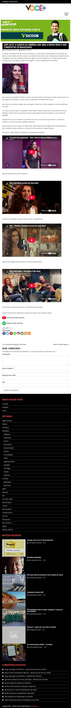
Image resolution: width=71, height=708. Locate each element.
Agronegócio (7, 482)
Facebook (5, 404)
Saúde (4, 489)
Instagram (5, 407)
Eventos (6, 441)
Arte (3, 495)
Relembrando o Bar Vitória (29, 690)
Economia (5, 478)
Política (6, 458)
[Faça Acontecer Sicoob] (35, 30)
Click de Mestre (6, 502)
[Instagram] (18, 333)
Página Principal (7, 421)
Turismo (4, 506)
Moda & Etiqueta (9, 448)
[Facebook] (4, 333)
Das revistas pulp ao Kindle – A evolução (40, 644)
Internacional (6, 519)
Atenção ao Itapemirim (24, 683)
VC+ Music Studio (7, 499)
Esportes (6, 451)
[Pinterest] (11, 333)
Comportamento (7, 512)
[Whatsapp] (14, 333)
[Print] (25, 333)
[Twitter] (7, 333)
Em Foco (5, 516)
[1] (2, 39)
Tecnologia (7, 468)
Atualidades (5, 431)
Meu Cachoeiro (6, 523)
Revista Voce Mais (25, 50)
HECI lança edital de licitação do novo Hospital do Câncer (45, 575)
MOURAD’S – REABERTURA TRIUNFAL (30, 676)
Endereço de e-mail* (9, 375)
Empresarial (7, 485)
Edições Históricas (7, 529)
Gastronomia (7, 444)
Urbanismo (7, 475)
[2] (4, 39)
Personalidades (8, 455)
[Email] (22, 333)
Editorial (4, 424)
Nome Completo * (8, 368)
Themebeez (34, 706)
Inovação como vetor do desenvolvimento (40, 540)
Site (3, 382)
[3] (6, 39)
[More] (29, 333)
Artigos (4, 526)
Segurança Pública (9, 461)
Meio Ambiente (6, 509)
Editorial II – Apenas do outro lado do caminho (41, 627)
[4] (7, 39)
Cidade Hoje (7, 438)
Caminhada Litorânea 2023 (35, 592)
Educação (5, 492)
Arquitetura (7, 434)
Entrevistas (5, 427)
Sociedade (7, 465)
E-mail (4, 411)
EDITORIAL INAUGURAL (34, 557)
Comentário (6, 354)
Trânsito (6, 472)
